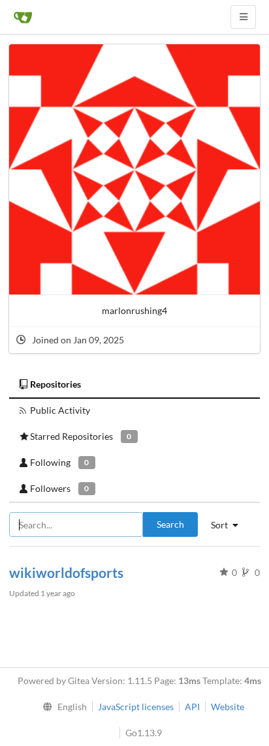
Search (170, 524)
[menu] (62, 707)
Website (227, 706)
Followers (59, 488)
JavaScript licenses (136, 706)
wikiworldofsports (66, 572)
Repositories (55, 384)
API (192, 706)
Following (59, 462)
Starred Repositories (80, 436)
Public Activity (60, 410)
